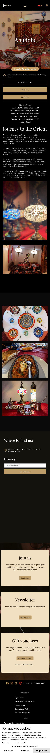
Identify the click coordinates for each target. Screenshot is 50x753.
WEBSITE (25, 692)
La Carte (25, 97)
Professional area (37, 683)
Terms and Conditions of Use (25, 701)
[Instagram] (11, 683)
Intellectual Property (22, 713)
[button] (25, 5)
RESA (25, 718)
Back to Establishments (25, 69)
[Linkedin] (16, 683)
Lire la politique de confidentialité (14, 743)
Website (25, 90)
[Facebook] (7, 683)
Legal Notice (19, 698)
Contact (27, 683)
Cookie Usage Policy (22, 709)
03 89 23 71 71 (25, 82)
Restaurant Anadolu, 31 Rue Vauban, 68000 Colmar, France (26, 76)
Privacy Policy (20, 705)
